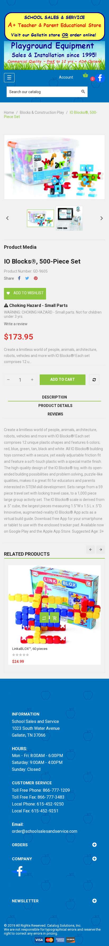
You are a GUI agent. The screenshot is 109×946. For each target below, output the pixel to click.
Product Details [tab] (55, 406)
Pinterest (36, 278)
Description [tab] (54, 397)
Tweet (27, 278)
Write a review (16, 324)
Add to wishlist (25, 293)
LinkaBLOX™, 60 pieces (29, 649)
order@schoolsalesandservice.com (44, 831)
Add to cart (62, 379)
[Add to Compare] (94, 379)
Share (19, 278)
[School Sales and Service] (54, 26)
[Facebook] (100, 78)
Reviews (55, 414)
